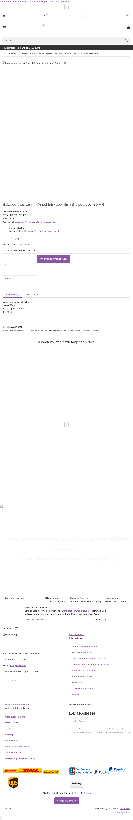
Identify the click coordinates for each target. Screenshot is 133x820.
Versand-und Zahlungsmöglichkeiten (90, 664)
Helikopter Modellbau (82, 652)
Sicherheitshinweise (82, 676)
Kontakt (75, 694)
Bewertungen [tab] (32, 294)
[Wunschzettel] (86, 16)
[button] (128, 16)
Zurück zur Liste (10, 53)
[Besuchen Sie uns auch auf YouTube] (10, 628)
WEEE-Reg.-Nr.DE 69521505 (20, 758)
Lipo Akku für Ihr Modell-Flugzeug (89, 658)
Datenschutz (11, 722)
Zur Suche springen (37, 1)
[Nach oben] (1, 818)
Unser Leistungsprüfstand (85, 646)
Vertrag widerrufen (66, 800)
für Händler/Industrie (82, 688)
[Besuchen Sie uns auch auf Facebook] (7, 628)
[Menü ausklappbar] (4, 28)
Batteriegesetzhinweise (17, 746)
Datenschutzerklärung (77, 610)
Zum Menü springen (58, 1)
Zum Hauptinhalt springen (13, 1)
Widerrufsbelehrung (15, 716)
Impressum (11, 740)
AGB (7, 728)
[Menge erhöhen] (5, 271)
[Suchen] (128, 40)
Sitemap (9, 734)
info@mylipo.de (18, 665)
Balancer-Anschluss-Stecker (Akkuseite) (35, 222)
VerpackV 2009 (13, 752)
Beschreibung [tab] (12, 294)
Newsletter (77, 682)
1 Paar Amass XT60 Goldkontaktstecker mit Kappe (66, 486)
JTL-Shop (113, 808)
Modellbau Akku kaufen (84, 670)
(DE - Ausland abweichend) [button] (46, 231)
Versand (27, 244)
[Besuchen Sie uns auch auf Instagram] (13, 628)
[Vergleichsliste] (45, 16)
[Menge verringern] (5, 258)
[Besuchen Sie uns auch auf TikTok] (16, 628)
